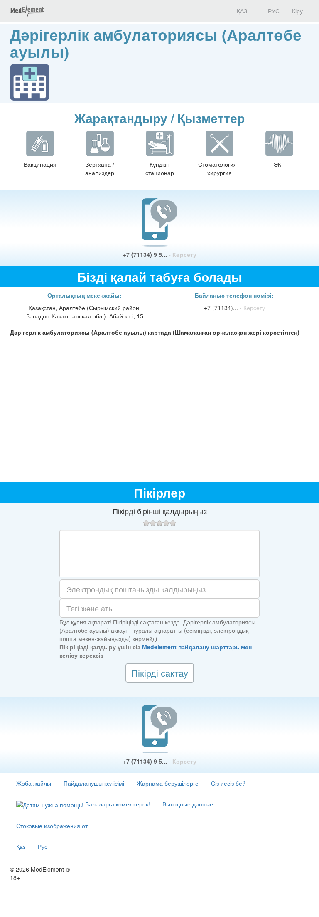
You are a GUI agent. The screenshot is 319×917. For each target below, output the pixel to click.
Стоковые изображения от (52, 825)
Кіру (297, 11)
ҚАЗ (241, 11)
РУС (273, 11)
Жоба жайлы (33, 783)
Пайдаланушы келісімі (94, 783)
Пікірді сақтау (159, 672)
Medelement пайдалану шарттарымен (197, 647)
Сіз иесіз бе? (228, 783)
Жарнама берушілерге (168, 783)
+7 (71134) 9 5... (159, 254)
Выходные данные (187, 804)
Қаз (20, 846)
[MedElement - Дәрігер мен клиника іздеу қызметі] (27, 10)
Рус (42, 846)
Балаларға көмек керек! (116, 804)
